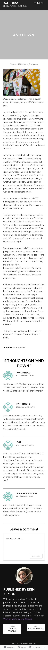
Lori (18, 442)
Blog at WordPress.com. (24, 644)
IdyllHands (10, 3)
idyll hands (23, 404)
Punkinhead (23, 372)
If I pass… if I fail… (36, 627)
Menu (40, 3)
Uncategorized (19, 347)
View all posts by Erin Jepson (17, 619)
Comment (36, 556)
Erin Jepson (33, 64)
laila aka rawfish (26, 493)
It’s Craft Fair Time (12, 628)
